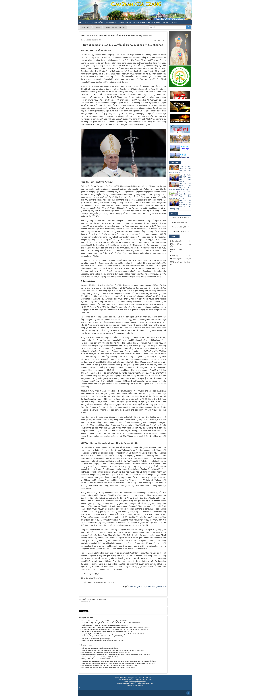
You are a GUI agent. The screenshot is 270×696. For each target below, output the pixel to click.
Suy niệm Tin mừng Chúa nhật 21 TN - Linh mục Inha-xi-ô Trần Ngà (180, 186)
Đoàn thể (123, 22)
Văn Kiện (166, 22)
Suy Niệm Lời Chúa (153, 22)
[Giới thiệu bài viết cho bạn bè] (155, 40)
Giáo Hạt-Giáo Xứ (110, 22)
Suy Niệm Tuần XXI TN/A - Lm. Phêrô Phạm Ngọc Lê (185, 178)
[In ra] (159, 40)
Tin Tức (87, 22)
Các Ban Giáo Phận (136, 22)
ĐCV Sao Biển (97, 22)
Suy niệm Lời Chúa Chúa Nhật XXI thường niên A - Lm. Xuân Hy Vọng (180, 204)
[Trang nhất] (80, 22)
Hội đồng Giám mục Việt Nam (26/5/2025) (148, 586)
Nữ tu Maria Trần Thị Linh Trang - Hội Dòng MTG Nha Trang (180, 195)
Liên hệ (174, 22)
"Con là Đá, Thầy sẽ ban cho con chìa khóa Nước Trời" (180, 169)
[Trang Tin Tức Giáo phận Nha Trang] (135, 10)
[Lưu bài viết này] (163, 40)
